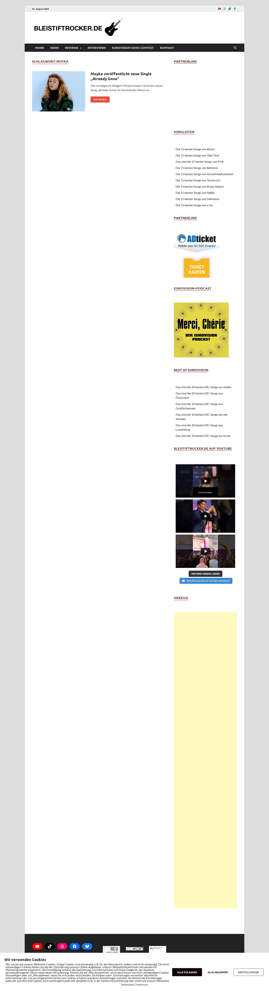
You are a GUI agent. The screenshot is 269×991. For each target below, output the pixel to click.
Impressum (142, 984)
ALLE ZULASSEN (187, 972)
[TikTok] (229, 8)
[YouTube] (219, 8)
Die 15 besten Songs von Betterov (197, 167)
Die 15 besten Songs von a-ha (194, 205)
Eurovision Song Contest (133, 48)
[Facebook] (235, 8)
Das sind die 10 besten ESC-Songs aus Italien (203, 387)
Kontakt (167, 48)
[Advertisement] (205, 760)
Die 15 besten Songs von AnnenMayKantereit (204, 174)
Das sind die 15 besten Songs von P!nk (200, 161)
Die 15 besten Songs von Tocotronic (198, 180)
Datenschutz (127, 984)
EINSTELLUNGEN (248, 972)
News (54, 48)
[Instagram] (224, 8)
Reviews (71, 48)
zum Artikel (99, 98)
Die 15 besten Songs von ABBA (195, 192)
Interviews (97, 48)
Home (39, 48)
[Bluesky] (87, 946)
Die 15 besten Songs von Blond (195, 149)
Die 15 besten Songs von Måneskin (197, 199)
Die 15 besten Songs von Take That (197, 155)
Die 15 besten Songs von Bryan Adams (200, 186)
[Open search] (235, 48)
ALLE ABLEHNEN (218, 972)
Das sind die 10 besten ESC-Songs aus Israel (203, 435)
